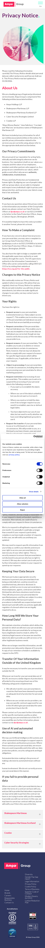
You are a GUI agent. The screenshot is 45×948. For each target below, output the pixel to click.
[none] (40, 814)
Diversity (29, 874)
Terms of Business (32, 889)
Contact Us (9, 902)
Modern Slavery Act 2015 (31, 897)
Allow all (22, 498)
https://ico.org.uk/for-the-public (16, 269)
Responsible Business (9, 899)
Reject (22, 510)
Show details (34, 491)
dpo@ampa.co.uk (17, 212)
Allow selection (22, 504)
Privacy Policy (30, 884)
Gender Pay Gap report (31, 878)
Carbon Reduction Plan (32, 901)
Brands (7, 893)
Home (6, 890)
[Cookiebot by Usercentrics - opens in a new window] (33, 436)
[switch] (40, 470)
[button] (22, 814)
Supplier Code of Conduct (32, 893)
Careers (7, 895)
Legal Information (32, 881)
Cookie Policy (30, 886)
